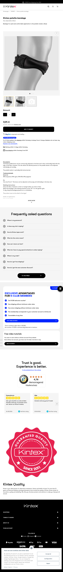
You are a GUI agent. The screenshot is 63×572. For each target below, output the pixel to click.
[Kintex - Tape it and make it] (31, 506)
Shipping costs (17, 124)
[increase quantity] (13, 114)
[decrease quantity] (5, 114)
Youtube (25, 536)
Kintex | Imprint (8, 567)
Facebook (39, 536)
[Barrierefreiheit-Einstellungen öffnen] (60, 288)
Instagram (31, 536)
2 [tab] (31, 93)
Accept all (48, 554)
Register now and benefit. (10, 143)
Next (57, 404)
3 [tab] (33, 93)
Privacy (16, 567)
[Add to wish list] (57, 33)
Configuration (48, 558)
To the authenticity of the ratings (31, 370)
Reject (48, 563)
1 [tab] (29, 93)
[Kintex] (11, 7)
